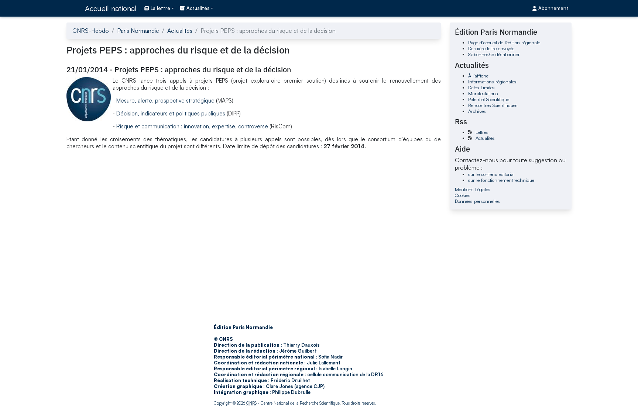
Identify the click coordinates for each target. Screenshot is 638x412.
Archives (477, 111)
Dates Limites (481, 87)
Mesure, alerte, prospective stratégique (165, 100)
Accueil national (111, 8)
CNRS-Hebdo (90, 30)
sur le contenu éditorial (491, 174)
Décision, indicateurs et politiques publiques (171, 113)
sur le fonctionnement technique (501, 180)
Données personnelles (477, 201)
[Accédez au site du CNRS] (73, 8)
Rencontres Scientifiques (493, 105)
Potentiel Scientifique (488, 99)
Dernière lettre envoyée (491, 48)
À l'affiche (478, 76)
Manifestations (483, 93)
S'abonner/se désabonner (494, 54)
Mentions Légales (472, 189)
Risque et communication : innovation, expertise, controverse (192, 126)
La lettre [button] (160, 8)
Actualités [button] (198, 8)
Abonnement (553, 8)
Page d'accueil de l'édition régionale (504, 42)
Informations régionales (492, 81)
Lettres (482, 132)
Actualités (179, 30)
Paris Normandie (138, 30)
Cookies (462, 195)
